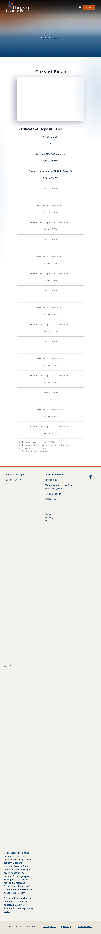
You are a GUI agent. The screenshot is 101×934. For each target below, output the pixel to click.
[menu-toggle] (80, 7)
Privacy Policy (49, 926)
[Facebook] (89, 477)
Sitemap (67, 926)
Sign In (89, 7)
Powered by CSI (85, 926)
